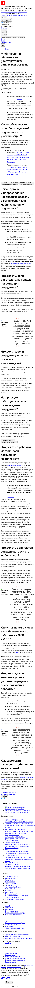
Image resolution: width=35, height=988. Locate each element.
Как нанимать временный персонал (16, 812)
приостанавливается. (14, 465)
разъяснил (10, 497)
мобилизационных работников (21, 264)
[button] (3, 39)
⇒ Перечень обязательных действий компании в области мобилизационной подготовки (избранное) (17, 183)
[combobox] (9, 982)
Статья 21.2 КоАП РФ (8, 440)
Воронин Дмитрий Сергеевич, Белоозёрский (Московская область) (17, 868)
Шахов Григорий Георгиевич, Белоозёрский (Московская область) (17, 846)
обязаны (19, 99)
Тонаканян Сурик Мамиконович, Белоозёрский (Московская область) (19, 859)
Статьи (7, 49)
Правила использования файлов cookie (14, 15)
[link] (4, 34)
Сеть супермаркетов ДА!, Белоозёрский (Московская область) (16, 838)
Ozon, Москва (28, 822)
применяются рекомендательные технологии (17, 966)
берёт (17, 652)
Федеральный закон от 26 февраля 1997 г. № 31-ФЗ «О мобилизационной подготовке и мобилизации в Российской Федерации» (18, 157)
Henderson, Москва (28, 831)
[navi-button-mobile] (3, 45)
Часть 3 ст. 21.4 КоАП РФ (9, 442)
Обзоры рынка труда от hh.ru (14, 809)
